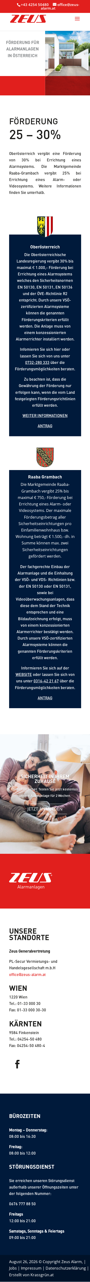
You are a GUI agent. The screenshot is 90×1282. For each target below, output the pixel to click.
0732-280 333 (37, 362)
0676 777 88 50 (22, 1203)
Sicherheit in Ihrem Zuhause (45, 778)
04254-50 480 (30, 1039)
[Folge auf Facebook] (17, 1064)
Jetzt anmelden (45, 809)
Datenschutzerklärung (66, 1268)
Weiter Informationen (45, 415)
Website (24, 674)
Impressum (31, 1268)
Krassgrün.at (42, 1274)
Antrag (45, 425)
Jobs (13, 1268)
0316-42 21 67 (46, 681)
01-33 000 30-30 (31, 1010)
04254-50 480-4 (31, 1045)
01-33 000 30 (29, 1003)
